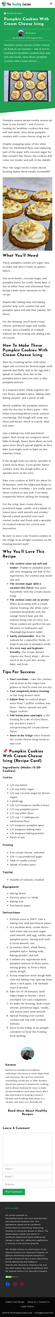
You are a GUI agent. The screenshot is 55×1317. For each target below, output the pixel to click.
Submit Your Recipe (15, 1302)
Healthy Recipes (14, 13)
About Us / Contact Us (38, 1302)
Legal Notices (27, 1306)
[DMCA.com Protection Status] (12, 1277)
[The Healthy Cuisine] (16, 4)
